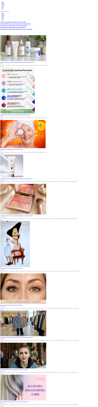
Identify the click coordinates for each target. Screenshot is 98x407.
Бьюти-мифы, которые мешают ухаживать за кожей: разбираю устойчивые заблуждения (15, 114)
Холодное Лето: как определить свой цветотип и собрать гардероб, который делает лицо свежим (16, 337)
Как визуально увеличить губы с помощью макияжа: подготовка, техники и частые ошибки (15, 178)
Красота (1, 180)
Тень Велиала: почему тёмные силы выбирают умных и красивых (11, 268)
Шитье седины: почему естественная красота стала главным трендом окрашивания (14, 401)
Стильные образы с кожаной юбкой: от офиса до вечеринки (12, 27)
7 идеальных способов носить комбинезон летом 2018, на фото (13, 22)
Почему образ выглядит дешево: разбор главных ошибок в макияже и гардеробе (13, 369)
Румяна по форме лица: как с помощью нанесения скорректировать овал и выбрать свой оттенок (16, 215)
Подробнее (1, 66)
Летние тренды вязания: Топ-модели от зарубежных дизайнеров (13, 25)
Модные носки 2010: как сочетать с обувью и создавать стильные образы (15, 23)
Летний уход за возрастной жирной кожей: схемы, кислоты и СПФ (11, 149)
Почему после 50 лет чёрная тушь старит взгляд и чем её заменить (11, 305)
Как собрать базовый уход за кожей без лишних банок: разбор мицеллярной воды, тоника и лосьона (17, 62)
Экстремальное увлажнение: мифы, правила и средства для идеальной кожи (16, 29)
